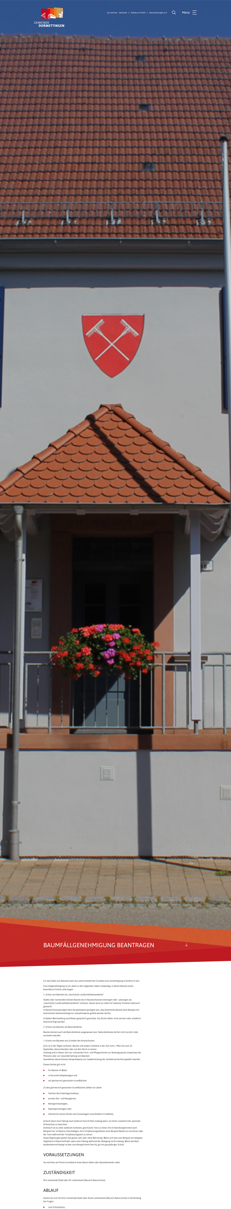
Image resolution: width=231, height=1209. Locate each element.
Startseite (123, 12)
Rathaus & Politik (138, 12)
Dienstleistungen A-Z (158, 12)
